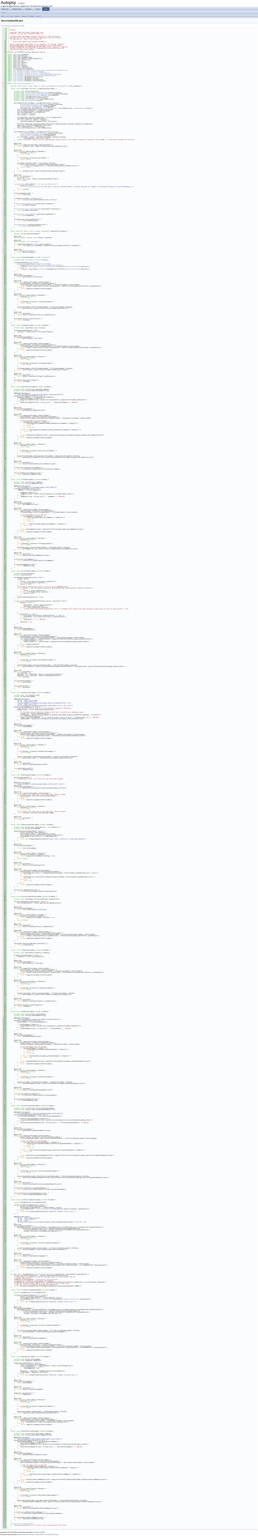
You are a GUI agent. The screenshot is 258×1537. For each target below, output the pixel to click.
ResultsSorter (30, 95)
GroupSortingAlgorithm (38, 92)
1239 (4, 1274)
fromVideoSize (50, 266)
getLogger (50, 86)
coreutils (34, 71)
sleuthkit (17, 16)
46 (4, 83)
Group (27, 92)
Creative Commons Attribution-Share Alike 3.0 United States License (38, 1534)
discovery (31, 16)
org (11, 16)
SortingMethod (42, 95)
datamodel (49, 70)
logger (35, 86)
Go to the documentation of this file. (13, 26)
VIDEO (58, 265)
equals (35, 237)
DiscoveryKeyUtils (25, 83)
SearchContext (30, 100)
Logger (41, 71)
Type (53, 265)
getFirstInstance (72, 266)
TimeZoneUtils (44, 73)
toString (28, 250)
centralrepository (38, 70)
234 (4, 231)
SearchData (49, 74)
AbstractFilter (27, 120)
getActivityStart (70, 1299)
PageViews (57, 74)
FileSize (37, 260)
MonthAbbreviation (48, 75)
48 (4, 86)
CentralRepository (60, 70)
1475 (4, 1524)
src (7, 16)
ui (40, 75)
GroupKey (37, 231)
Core (2, 16)
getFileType (33, 265)
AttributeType (46, 94)
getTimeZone (51, 1279)
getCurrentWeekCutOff (45, 1209)
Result (30, 262)
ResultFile (21, 264)
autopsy (24, 16)
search (38, 16)
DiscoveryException (48, 184)
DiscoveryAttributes (33, 94)
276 (4, 250)
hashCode (33, 241)
